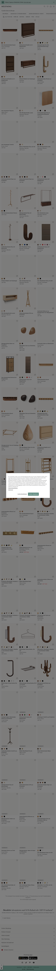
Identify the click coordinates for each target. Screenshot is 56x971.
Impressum (10, 489)
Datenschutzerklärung (13, 488)
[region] (28, 485)
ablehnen (20, 485)
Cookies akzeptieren (33, 494)
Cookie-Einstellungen (22, 494)
